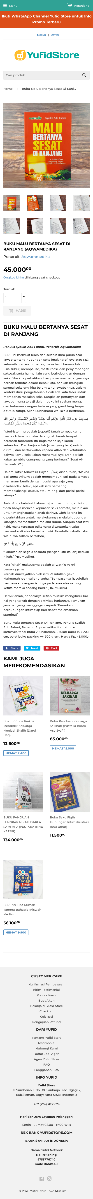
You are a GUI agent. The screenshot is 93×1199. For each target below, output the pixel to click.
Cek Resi (46, 1016)
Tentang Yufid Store (46, 1037)
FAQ (46, 1064)
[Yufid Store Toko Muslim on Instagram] (49, 1179)
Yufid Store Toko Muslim (48, 1191)
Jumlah (9, 289)
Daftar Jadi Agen (46, 1054)
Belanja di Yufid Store (46, 1006)
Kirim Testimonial (46, 989)
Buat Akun (46, 1000)
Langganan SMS (46, 1070)
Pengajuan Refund (46, 1022)
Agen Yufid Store (46, 1059)
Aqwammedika (35, 257)
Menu (13, 5)
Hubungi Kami (46, 1048)
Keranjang (81, 5)
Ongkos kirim (13, 277)
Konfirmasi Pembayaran (46, 984)
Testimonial (46, 1043)
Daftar (55, 34)
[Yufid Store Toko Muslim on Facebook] (41, 1179)
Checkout (47, 1011)
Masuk (41, 34)
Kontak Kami (46, 995)
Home (8, 88)
